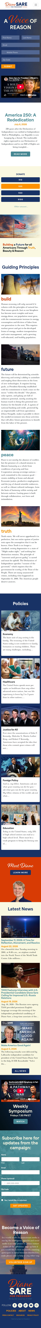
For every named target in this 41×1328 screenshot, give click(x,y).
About (22, 1310)
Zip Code (5, 1189)
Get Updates (20, 1205)
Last (22, 1163)
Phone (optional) (7, 1178)
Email (4, 1168)
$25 (20, 186)
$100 (20, 199)
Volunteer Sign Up (20, 1262)
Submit (8, 66)
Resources (20, 1315)
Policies (11, 1310)
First (2, 1163)
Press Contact (8, 1315)
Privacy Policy (33, 1315)
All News (20, 1070)
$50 (20, 192)
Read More (20, 153)
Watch (20, 1121)
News (31, 1310)
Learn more (20, 872)
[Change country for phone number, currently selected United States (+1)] (3, 52)
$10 (20, 179)
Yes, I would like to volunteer (15, 1200)
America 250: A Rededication (20, 117)
